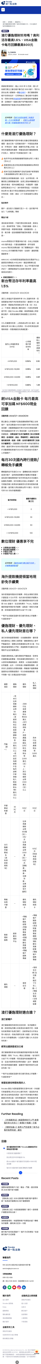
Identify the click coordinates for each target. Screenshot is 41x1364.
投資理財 (24, 1314)
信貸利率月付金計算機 (10, 1335)
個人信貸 (24, 1303)
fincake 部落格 (8, 1303)
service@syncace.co (11, 1268)
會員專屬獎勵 (7, 1318)
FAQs (4, 1307)
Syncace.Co (20, 1350)
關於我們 (6, 1322)
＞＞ (10, 277)
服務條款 (6, 1311)
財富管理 (17, 99)
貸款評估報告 (26, 1300)
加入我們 (6, 1300)
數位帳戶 (22, 92)
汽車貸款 (24, 1322)
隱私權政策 (6, 1314)
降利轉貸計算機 (8, 1339)
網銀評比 (5, 31)
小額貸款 (24, 1318)
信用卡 (23, 1307)
